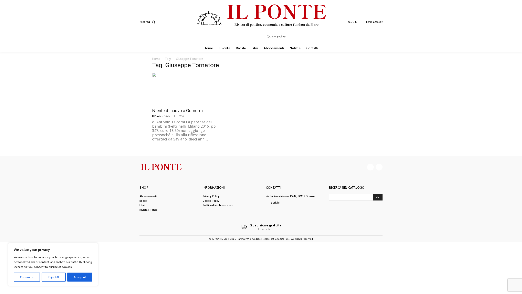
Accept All (80, 277)
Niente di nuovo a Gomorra (177, 110)
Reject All (53, 277)
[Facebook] (370, 167)
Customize (26, 277)
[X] (379, 167)
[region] (53, 264)
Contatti (273, 187)
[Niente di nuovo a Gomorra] (185, 89)
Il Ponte (156, 116)
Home (156, 59)
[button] (148, 22)
